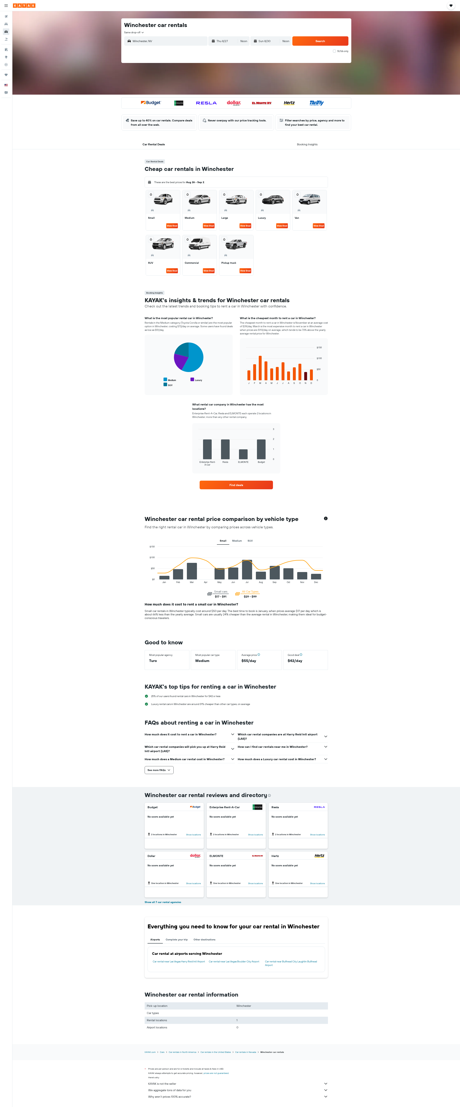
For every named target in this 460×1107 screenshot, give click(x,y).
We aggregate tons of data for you (169, 1090)
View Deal (172, 225)
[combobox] (134, 32)
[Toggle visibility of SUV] (168, 385)
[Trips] (6, 74)
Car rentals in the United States (216, 1052)
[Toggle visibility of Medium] (170, 380)
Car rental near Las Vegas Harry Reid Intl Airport (179, 961)
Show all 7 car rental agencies (163, 902)
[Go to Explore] (6, 57)
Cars (162, 1052)
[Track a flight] (6, 64)
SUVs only (342, 51)
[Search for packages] (6, 39)
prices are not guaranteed (216, 1073)
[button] (6, 6)
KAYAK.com (150, 1052)
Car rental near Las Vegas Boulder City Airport (234, 961)
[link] (236, 485)
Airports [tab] (155, 939)
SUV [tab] (250, 540)
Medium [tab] (237, 540)
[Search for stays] (6, 24)
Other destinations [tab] (204, 939)
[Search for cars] (6, 31)
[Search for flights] (6, 16)
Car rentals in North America (182, 1052)
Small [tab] (223, 540)
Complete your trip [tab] (177, 939)
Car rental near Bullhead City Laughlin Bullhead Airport (291, 963)
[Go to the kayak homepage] (24, 5)
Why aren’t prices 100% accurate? (169, 1096)
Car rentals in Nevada (245, 1052)
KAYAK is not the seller (162, 1083)
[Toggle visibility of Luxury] (196, 380)
